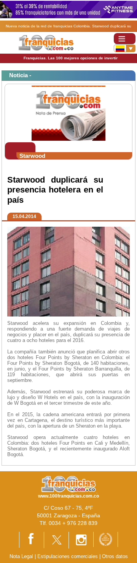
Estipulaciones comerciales (68, 556)
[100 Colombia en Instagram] (81, 539)
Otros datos (115, 556)
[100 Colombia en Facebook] (31, 539)
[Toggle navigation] (124, 38)
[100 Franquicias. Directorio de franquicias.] (46, 42)
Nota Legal (21, 556)
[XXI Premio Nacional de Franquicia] (105, 539)
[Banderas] (124, 48)
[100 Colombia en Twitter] (56, 539)
